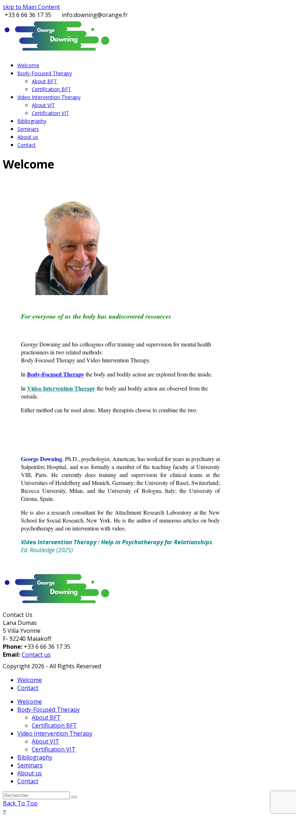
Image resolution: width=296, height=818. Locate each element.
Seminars (30, 765)
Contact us (36, 655)
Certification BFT (54, 725)
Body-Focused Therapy (48, 709)
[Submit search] (74, 797)
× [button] (4, 811)
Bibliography (34, 757)
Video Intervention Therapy (61, 388)
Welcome (29, 680)
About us (29, 773)
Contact (27, 688)
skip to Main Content (31, 7)
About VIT (45, 741)
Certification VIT (53, 749)
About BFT (46, 717)
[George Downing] (57, 603)
